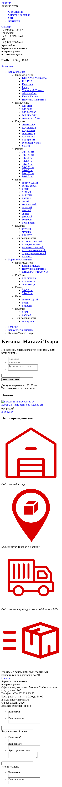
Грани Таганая (30, 96)
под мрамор (29, 127)
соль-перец (28, 124)
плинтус (27, 234)
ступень (26, 228)
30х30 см (27, 158)
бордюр (26, 314)
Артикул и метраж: (19, 750)
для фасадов (29, 111)
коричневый (29, 204)
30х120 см (28, 154)
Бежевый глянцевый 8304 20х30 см (22, 404)
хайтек (26, 145)
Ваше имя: (14, 711)
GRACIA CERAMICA (35, 271)
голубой (27, 219)
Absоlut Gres (29, 93)
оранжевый (28, 222)
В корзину (7, 411)
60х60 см (27, 170)
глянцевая (28, 321)
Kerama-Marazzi (31, 265)
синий (25, 201)
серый (25, 213)
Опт (10, 17)
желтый (26, 210)
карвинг (27, 256)
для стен (27, 105)
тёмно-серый (29, 185)
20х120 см (28, 151)
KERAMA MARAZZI (35, 78)
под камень (28, 130)
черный (26, 191)
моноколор (28, 133)
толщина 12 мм (31, 118)
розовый (27, 216)
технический (29, 114)
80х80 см (27, 176)
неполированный (32, 241)
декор (25, 311)
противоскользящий (34, 250)
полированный (31, 244)
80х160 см (28, 173)
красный (27, 198)
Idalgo (25, 87)
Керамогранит (16, 71)
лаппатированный (33, 247)
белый (25, 188)
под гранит (28, 139)
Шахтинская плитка (34, 99)
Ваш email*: (15, 743)
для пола (27, 108)
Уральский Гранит (33, 90)
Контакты (14, 20)
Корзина (6, 2)
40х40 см (27, 164)
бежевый (27, 194)
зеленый (27, 207)
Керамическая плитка (21, 259)
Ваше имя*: (15, 737)
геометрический (31, 142)
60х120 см (28, 167)
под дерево (28, 136)
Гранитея (27, 84)
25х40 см (27, 293)
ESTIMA (27, 81)
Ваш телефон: (16, 718)
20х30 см (27, 290)
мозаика (27, 231)
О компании (15, 11)
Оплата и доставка (19, 14)
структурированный (34, 253)
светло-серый (30, 182)
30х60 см (27, 161)
